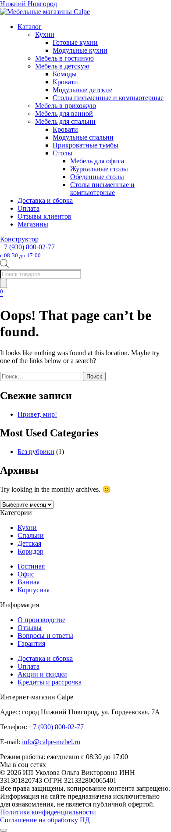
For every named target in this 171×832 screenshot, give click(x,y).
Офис (26, 574)
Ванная (28, 582)
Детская (29, 543)
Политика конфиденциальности (48, 812)
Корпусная (34, 590)
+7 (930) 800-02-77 (27, 251)
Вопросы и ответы (45, 635)
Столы (62, 153)
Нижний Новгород (28, 3)
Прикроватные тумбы (85, 145)
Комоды (65, 74)
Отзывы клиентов (44, 216)
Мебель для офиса (97, 161)
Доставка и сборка (45, 200)
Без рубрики (36, 451)
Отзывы (30, 627)
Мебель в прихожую (65, 105)
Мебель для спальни (65, 121)
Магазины (33, 224)
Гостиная (31, 566)
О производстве (41, 619)
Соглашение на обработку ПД (45, 820)
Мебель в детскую (62, 66)
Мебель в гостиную (64, 58)
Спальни (31, 535)
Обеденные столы (97, 176)
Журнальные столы (99, 169)
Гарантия (31, 643)
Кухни (44, 34)
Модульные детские (82, 90)
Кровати (65, 82)
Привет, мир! (37, 414)
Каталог (30, 26)
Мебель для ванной (64, 113)
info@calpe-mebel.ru (51, 742)
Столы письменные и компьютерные (108, 97)
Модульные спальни (83, 137)
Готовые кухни (75, 42)
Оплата (28, 208)
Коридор (30, 551)
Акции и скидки (42, 674)
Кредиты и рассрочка (50, 682)
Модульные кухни (80, 50)
